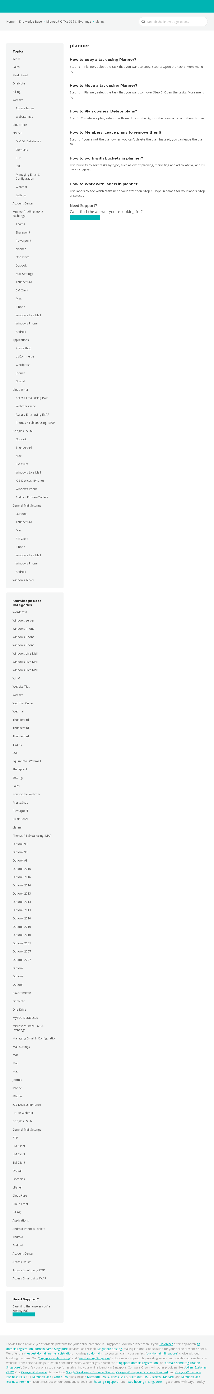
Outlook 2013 (22, 893)
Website (18, 100)
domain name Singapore (51, 1349)
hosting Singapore (106, 1382)
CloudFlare (20, 125)
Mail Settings (24, 274)
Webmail (21, 187)
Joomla (20, 373)
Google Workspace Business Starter (90, 1372)
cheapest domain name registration (48, 1353)
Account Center (23, 203)
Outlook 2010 (22, 918)
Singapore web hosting (54, 1358)
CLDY (10, 1372)
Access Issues (25, 108)
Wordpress (23, 365)
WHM (16, 59)
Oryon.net (166, 1344)
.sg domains (95, 1353)
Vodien (188, 1367)
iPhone (20, 307)
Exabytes (201, 1367)
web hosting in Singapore (145, 1382)
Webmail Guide (26, 406)
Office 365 (61, 1377)
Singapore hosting (109, 1349)
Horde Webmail (23, 1113)
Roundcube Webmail (26, 794)
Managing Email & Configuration (28, 176)
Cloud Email (20, 390)
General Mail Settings (27, 505)
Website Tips (24, 117)
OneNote (19, 83)
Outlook (21, 265)
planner (21, 249)
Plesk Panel (20, 75)
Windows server (23, 580)
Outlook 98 (20, 844)
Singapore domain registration (137, 1363)
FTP (18, 158)
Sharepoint (23, 232)
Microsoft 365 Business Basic (107, 1377)
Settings (21, 195)
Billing (16, 92)
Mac (19, 298)
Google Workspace (34, 1372)
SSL (18, 166)
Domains (22, 150)
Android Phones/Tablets (32, 497)
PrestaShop (23, 348)
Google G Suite (23, 431)
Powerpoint (23, 241)
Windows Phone (27, 323)
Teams (20, 224)
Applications (21, 340)
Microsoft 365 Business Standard (151, 1377)
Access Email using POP (32, 398)
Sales (16, 67)
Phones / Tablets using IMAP (35, 423)
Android (21, 332)
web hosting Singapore (94, 1358)
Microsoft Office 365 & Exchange (28, 214)
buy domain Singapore (162, 1353)
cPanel (17, 133)
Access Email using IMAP (32, 414)
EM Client (22, 290)
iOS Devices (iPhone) (30, 481)
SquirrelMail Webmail (27, 761)
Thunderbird (24, 282)
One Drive (22, 257)
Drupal (20, 381)
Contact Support (24, 1314)
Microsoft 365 (41, 1377)
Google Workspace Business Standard (142, 1372)
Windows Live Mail (28, 315)
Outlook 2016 (22, 869)
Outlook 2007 (22, 943)
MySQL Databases (28, 141)
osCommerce (25, 356)
